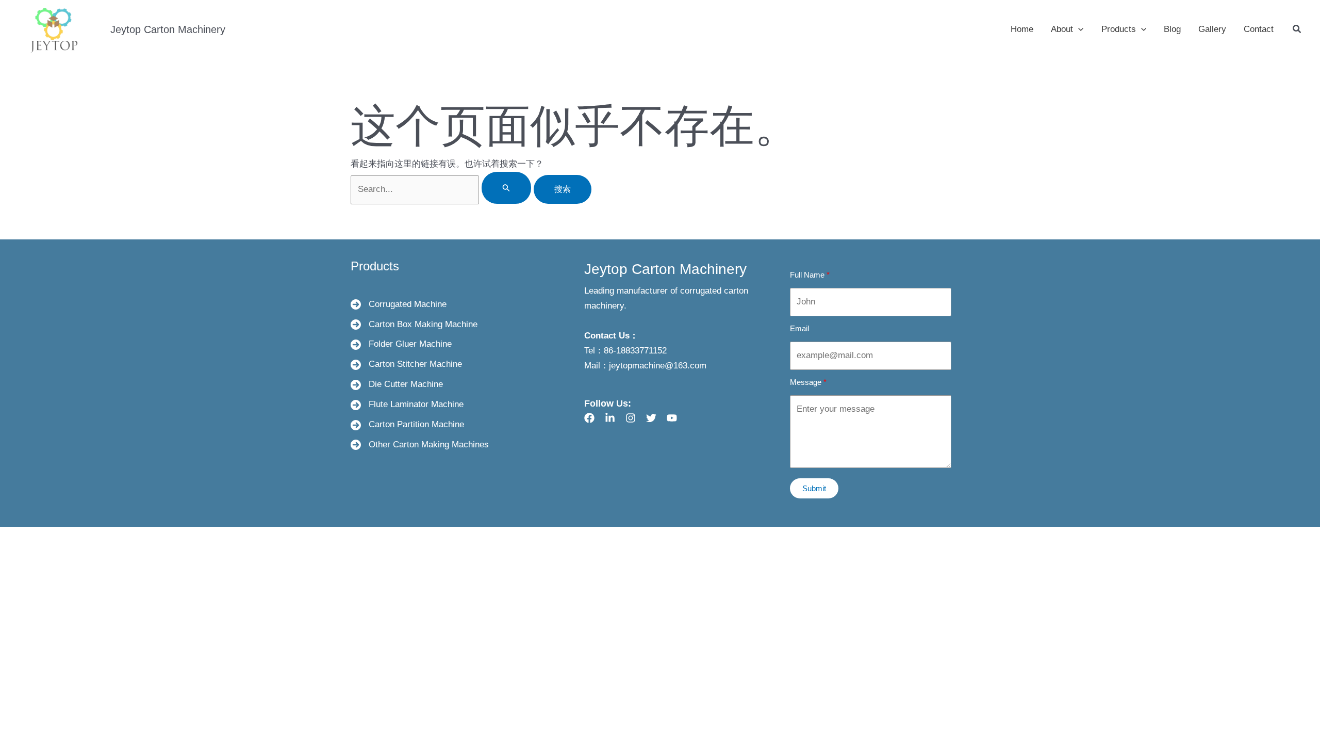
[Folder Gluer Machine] (401, 344)
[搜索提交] (506, 188)
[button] (1078, 29)
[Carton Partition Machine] (407, 424)
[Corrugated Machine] (399, 304)
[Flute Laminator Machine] (407, 404)
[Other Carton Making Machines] (420, 445)
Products (375, 266)
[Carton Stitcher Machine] (406, 364)
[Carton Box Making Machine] (414, 324)
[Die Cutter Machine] (397, 384)
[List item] (589, 418)
